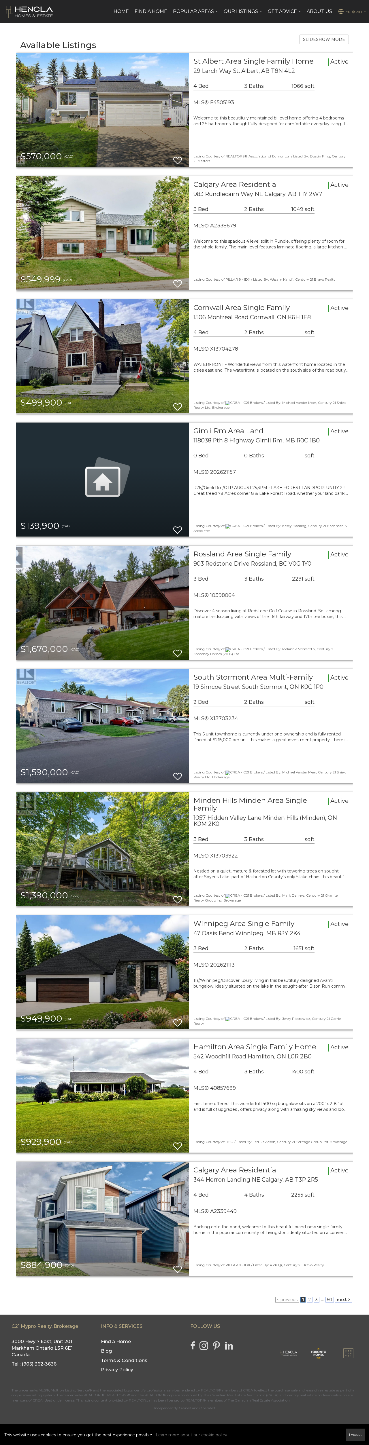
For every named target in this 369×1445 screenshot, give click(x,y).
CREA (248, 1390)
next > (343, 1299)
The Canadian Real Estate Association (259, 1400)
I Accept (355, 1435)
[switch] (177, 158)
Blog (106, 1351)
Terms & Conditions (124, 1360)
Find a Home (151, 11)
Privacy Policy (117, 1369)
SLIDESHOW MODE (324, 39)
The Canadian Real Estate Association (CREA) (240, 1395)
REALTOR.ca (139, 1400)
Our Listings (243, 14)
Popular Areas (196, 14)
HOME (121, 11)
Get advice (285, 14)
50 (329, 1299)
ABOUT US (319, 11)
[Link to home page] (29, 11)
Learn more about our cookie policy (191, 1435)
